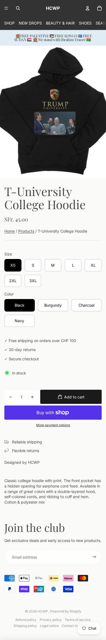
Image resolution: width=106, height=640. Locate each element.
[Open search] (18, 8)
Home (9, 231)
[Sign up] (94, 557)
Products (26, 231)
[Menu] (6, 8)
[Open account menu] (87, 8)
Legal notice (49, 626)
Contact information (77, 626)
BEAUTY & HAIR (60, 23)
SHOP (9, 23)
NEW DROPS (30, 23)
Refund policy (25, 620)
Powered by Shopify (65, 611)
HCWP (43, 611)
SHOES (85, 23)
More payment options (53, 425)
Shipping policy (25, 626)
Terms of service (78, 620)
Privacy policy (51, 620)
